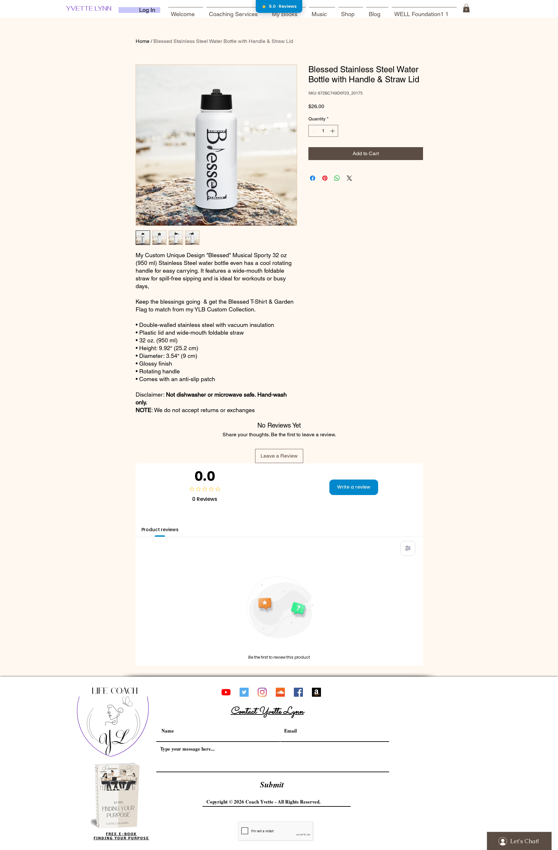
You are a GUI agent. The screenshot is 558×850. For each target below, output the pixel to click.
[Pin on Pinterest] (325, 178)
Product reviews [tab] (160, 529)
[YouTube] (226, 692)
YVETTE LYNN (88, 8)
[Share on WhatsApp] (337, 178)
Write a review (353, 487)
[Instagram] (262, 692)
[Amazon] (316, 692)
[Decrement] (313, 131)
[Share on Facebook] (312, 178)
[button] (466, 8)
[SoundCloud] (280, 692)
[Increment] (333, 131)
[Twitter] (244, 692)
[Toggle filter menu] (407, 548)
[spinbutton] (323, 131)
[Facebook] (298, 692)
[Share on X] (349, 178)
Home (143, 41)
